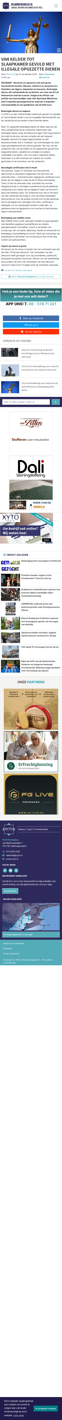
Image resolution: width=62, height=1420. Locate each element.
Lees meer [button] (18, 1415)
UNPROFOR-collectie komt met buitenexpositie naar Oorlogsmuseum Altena (40, 607)
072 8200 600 (13, 851)
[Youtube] (11, 870)
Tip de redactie (33, 331)
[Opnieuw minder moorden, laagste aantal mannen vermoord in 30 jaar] (10, 637)
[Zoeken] (56, 402)
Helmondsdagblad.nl (22, 4)
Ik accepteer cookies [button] (46, 1408)
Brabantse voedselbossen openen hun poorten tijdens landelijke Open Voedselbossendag (40, 592)
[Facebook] (5, 870)
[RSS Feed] (16, 870)
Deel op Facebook (33, 318)
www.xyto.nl (12, 859)
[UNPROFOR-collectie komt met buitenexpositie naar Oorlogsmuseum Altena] (10, 608)
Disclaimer (7, 948)
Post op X (32, 325)
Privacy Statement (11, 954)
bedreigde (27, 270)
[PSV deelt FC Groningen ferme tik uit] (10, 652)
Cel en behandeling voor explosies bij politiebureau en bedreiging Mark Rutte (39, 386)
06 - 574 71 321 (42, 304)
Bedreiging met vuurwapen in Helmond (41, 561)
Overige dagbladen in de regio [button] (18, 934)
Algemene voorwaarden (13, 943)
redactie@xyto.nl (14, 855)
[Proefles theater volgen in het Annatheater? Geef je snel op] (10, 580)
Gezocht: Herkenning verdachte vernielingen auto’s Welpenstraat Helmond (38, 353)
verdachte (9, 270)
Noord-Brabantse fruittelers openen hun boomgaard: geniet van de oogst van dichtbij (39, 621)
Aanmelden (10, 890)
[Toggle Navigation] (56, 6)
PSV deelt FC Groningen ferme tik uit (40, 647)
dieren (18, 270)
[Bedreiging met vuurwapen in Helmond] (10, 565)
